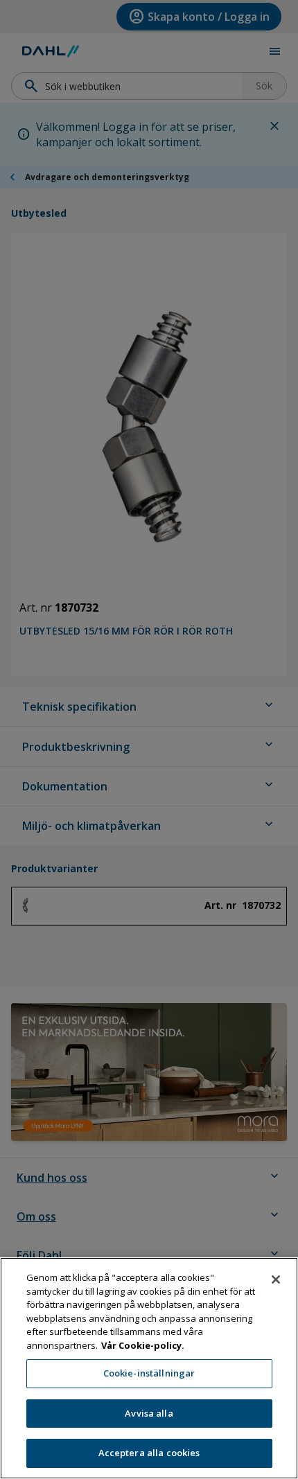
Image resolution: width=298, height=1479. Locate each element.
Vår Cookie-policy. (142, 1345)
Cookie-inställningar (149, 1373)
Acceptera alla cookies (149, 1452)
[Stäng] (276, 1279)
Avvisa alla (149, 1413)
